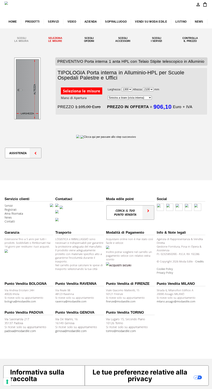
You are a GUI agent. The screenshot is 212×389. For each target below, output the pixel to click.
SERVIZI (53, 21)
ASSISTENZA (18, 153)
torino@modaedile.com (121, 331)
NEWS (199, 21)
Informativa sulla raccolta (37, 375)
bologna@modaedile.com (20, 301)
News (8, 217)
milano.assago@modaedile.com (176, 301)
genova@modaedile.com (71, 331)
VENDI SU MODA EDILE (151, 21)
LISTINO (181, 21)
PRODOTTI (32, 21)
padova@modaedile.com (20, 331)
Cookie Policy (165, 269)
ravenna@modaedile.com (70, 301)
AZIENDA (90, 21)
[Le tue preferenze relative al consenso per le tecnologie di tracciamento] (7, 382)
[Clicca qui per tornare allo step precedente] (78, 137)
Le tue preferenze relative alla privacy (140, 375)
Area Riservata (14, 213)
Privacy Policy (165, 272)
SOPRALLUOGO (116, 21)
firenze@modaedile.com (120, 301)
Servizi (9, 206)
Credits (199, 261)
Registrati (11, 209)
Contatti (10, 221)
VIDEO (71, 21)
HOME (12, 21)
